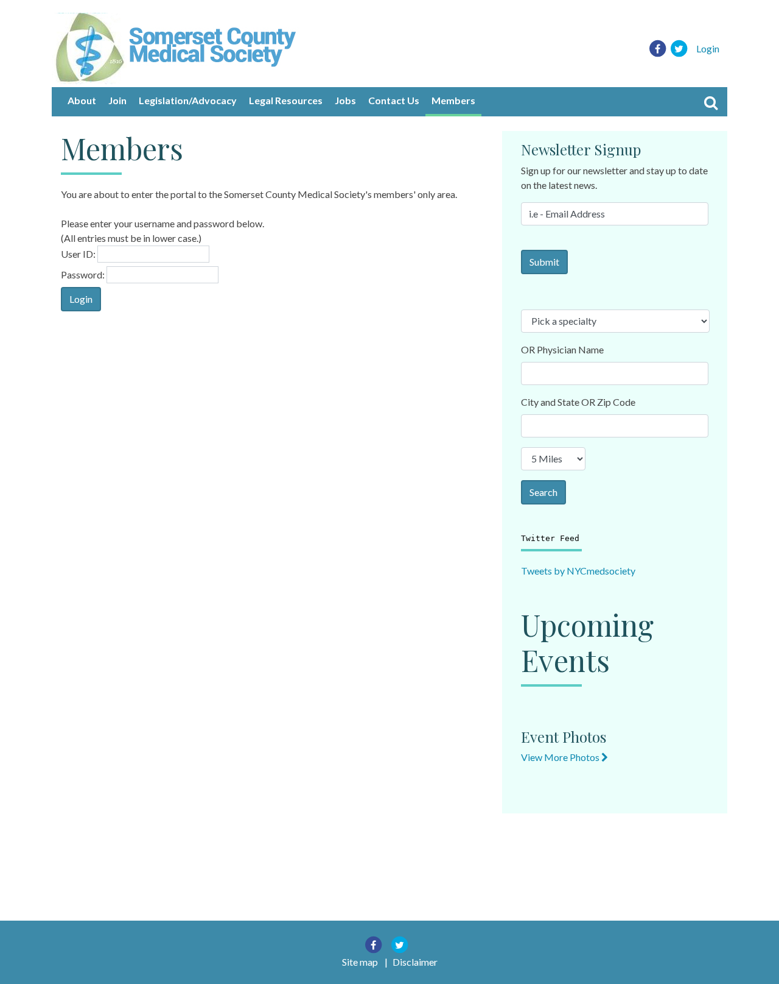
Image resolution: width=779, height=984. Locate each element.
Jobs (345, 100)
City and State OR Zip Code (578, 402)
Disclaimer (415, 962)
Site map (360, 962)
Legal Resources (286, 100)
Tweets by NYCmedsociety (578, 570)
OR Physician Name (562, 349)
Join (117, 100)
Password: (83, 274)
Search (543, 492)
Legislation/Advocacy (188, 100)
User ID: (78, 254)
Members (453, 100)
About (82, 100)
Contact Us (393, 100)
